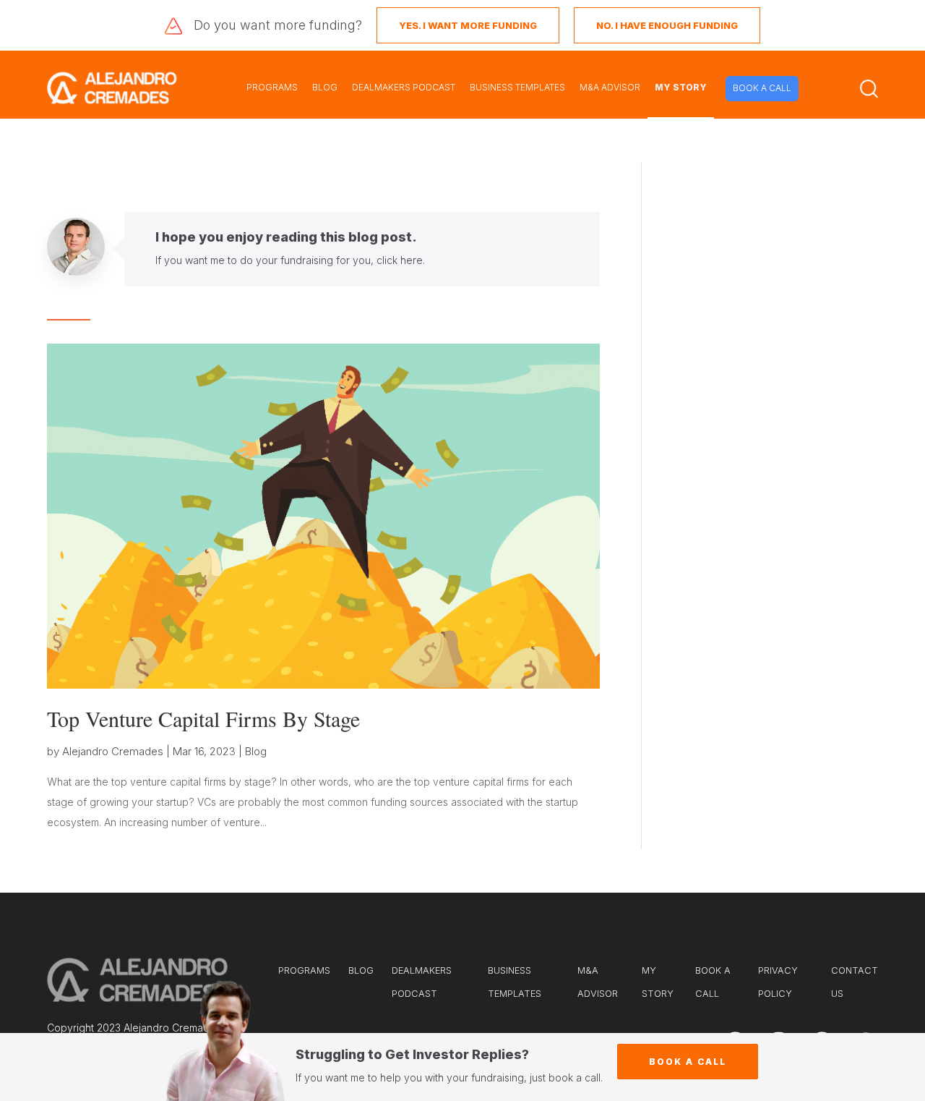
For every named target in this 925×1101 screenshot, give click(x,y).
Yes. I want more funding (468, 25)
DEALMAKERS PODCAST (403, 87)
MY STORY (681, 87)
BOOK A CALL (762, 87)
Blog (256, 751)
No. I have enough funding (667, 25)
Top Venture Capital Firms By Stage (203, 718)
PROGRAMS (272, 87)
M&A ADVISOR (610, 87)
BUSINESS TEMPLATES (517, 87)
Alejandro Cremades (112, 751)
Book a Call (687, 1061)
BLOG (324, 87)
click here (400, 260)
